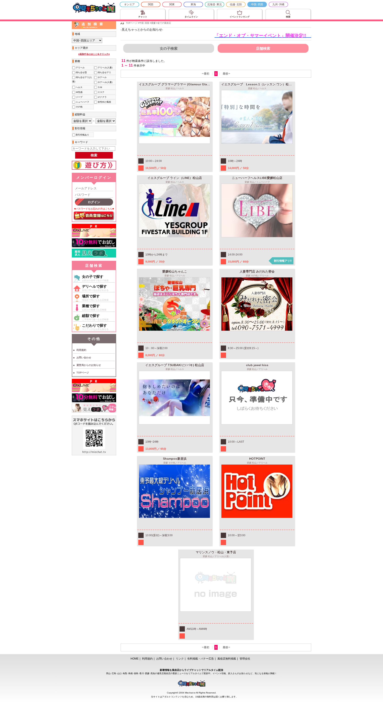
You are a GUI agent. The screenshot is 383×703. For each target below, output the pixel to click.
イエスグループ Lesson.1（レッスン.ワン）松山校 (258, 84)
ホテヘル (102, 77)
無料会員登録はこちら (94, 216)
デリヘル (80, 67)
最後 (225, 73)
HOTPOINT (257, 458)
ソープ (78, 97)
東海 (193, 4)
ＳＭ (99, 87)
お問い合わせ (83, 357)
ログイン (94, 202)
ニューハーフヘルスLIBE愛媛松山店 (257, 178)
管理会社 (245, 658)
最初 (206, 73)
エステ (100, 92)
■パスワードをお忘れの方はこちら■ (94, 208)
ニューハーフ (82, 102)
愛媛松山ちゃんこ (174, 271)
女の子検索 (169, 48)
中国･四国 (257, 4)
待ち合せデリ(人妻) (82, 79)
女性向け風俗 (104, 102)
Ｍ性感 (78, 92)
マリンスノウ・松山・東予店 (216, 552)
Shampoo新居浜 (175, 458)
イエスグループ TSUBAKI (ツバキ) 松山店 (174, 365)
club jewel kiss (257, 365)
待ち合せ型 (81, 72)
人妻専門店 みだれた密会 (257, 271)
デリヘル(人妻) (104, 67)
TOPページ (82, 372)
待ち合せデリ (104, 72)
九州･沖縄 (278, 4)
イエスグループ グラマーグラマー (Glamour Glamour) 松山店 (182, 84)
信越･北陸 (236, 4)
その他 (78, 107)
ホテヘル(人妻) (104, 82)
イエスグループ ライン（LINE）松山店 (174, 178)
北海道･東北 (214, 4)
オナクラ (102, 97)
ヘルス (78, 87)
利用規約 (81, 350)
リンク (180, 658)
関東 (172, 4)
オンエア (129, 4)
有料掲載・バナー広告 (200, 658)
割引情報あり (82, 135)
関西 (150, 4)
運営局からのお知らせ (88, 365)
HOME (135, 658)
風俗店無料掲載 (226, 658)
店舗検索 (263, 48)
